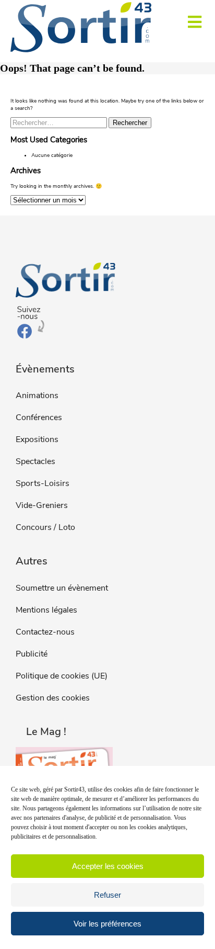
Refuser (107, 894)
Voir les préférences (107, 923)
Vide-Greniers (42, 505)
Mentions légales (46, 610)
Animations (37, 395)
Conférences (39, 417)
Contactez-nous (45, 632)
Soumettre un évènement (62, 588)
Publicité (31, 654)
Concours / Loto (45, 527)
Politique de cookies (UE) (62, 676)
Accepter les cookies (108, 866)
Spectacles (35, 461)
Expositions (37, 439)
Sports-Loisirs (42, 483)
